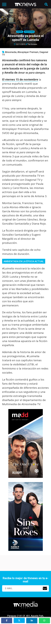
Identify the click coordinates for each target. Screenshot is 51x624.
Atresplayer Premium (27, 52)
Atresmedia (10, 52)
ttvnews (34, 44)
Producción (29, 32)
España (19, 32)
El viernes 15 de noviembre (20, 79)
